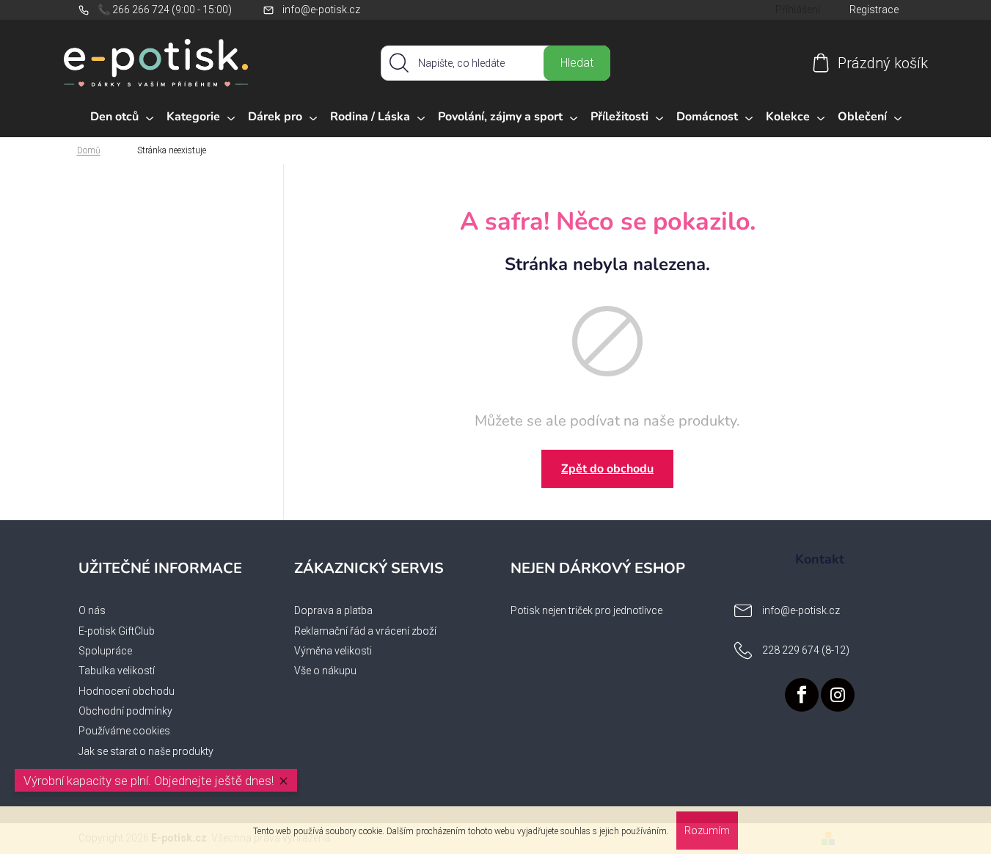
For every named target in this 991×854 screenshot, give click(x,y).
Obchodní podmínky (125, 711)
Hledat (576, 63)
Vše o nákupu (325, 670)
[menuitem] (122, 117)
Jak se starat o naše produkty (145, 751)
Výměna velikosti (333, 651)
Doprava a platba (333, 610)
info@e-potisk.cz (321, 9)
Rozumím (707, 830)
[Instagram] (838, 695)
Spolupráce (105, 651)
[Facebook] (802, 695)
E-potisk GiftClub (116, 631)
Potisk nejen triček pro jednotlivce (586, 610)
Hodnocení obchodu (126, 691)
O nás (92, 610)
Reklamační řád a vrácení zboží (365, 631)
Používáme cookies (124, 731)
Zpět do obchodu (607, 469)
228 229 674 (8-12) (805, 650)
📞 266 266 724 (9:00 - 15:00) (165, 9)
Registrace (874, 9)
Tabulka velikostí (116, 670)
